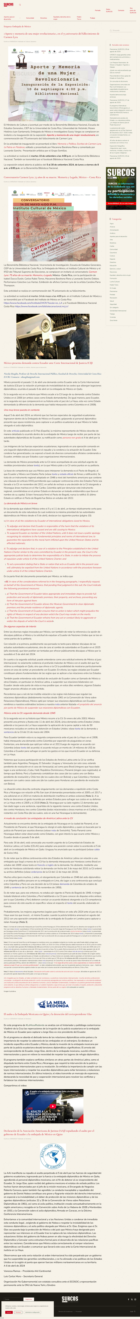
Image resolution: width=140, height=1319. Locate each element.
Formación (113, 278)
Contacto (121, 10)
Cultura (28, 41)
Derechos (33, 41)
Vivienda (113, 317)
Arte (111, 240)
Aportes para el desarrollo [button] (9, 18)
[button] (20, 4)
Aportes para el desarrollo (38, 367)
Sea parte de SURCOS (133, 10)
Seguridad (113, 304)
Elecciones (113, 272)
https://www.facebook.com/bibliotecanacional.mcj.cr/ (41, 306)
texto (36, 465)
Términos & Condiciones (65, 1311)
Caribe (112, 246)
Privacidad (79, 1311)
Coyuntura (113, 253)
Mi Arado (113, 288)
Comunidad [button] (30, 18)
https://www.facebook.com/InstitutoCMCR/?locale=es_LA (33, 302)
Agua (111, 224)
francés (41, 865)
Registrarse (28, 1299)
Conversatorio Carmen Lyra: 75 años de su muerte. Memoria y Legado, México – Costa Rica (52, 177)
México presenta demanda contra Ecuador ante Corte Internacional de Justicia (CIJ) (48, 363)
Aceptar (9, 1312)
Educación (113, 266)
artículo (16, 430)
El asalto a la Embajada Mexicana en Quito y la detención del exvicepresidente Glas (48, 1014)
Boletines (113, 243)
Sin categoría (114, 307)
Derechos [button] (43, 18)
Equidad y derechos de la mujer (61, 18)
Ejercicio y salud (115, 269)
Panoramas (113, 291)
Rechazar (18, 1312)
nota (57, 704)
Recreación (113, 298)
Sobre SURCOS (109, 10)
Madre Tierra (79, 18)
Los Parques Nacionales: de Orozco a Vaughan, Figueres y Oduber (120, 65)
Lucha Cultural (115, 282)
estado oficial (66, 474)
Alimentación (114, 230)
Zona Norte (113, 320)
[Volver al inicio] (8, 4)
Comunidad (114, 249)
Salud (112, 301)
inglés (50, 865)
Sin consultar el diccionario (119, 81)
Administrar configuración (32, 1312)
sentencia (9, 732)
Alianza (112, 227)
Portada (97, 10)
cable (97, 849)
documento (19, 972)
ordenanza (36, 871)
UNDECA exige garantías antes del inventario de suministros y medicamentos (120, 57)
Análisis (28, 367)
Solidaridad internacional (118, 311)
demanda (64, 884)
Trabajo (92, 18)
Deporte (112, 259)
